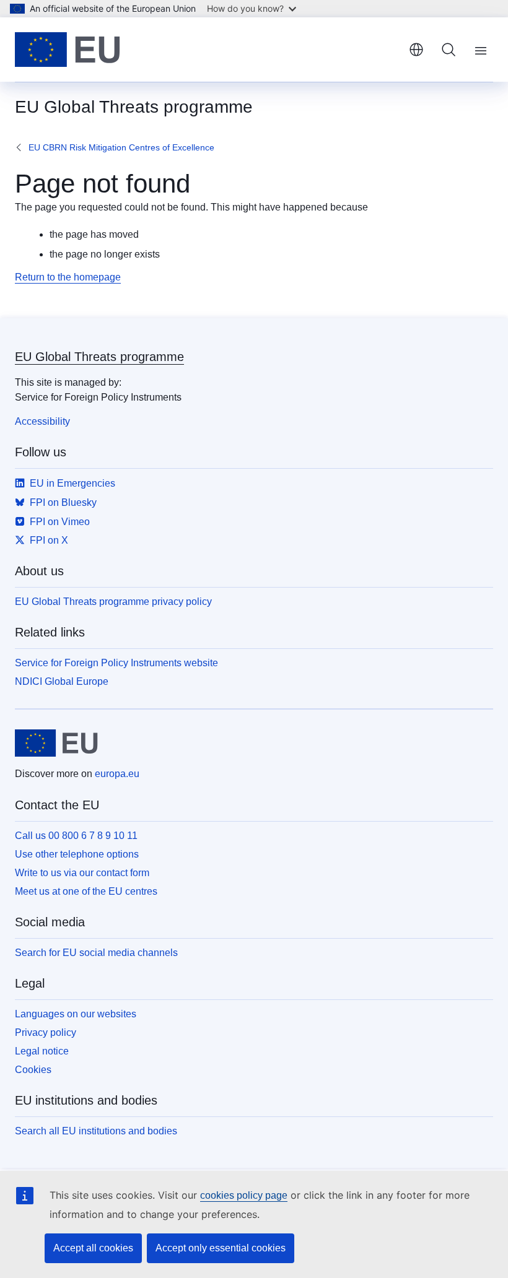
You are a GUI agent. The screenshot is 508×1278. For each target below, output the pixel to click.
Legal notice (42, 1051)
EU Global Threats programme (99, 356)
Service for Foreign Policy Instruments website (116, 663)
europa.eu (117, 773)
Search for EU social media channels (96, 952)
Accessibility (42, 421)
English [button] (416, 49)
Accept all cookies (93, 1248)
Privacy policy (45, 1032)
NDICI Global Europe (61, 681)
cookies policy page (243, 1195)
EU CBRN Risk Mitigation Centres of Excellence (121, 147)
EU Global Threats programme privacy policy (113, 601)
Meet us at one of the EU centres (86, 891)
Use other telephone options (77, 854)
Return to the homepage (68, 277)
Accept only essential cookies (220, 1248)
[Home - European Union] (67, 49)
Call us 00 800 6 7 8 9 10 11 (76, 835)
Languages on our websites (75, 1014)
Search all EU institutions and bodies (96, 1131)
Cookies (33, 1069)
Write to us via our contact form (82, 872)
